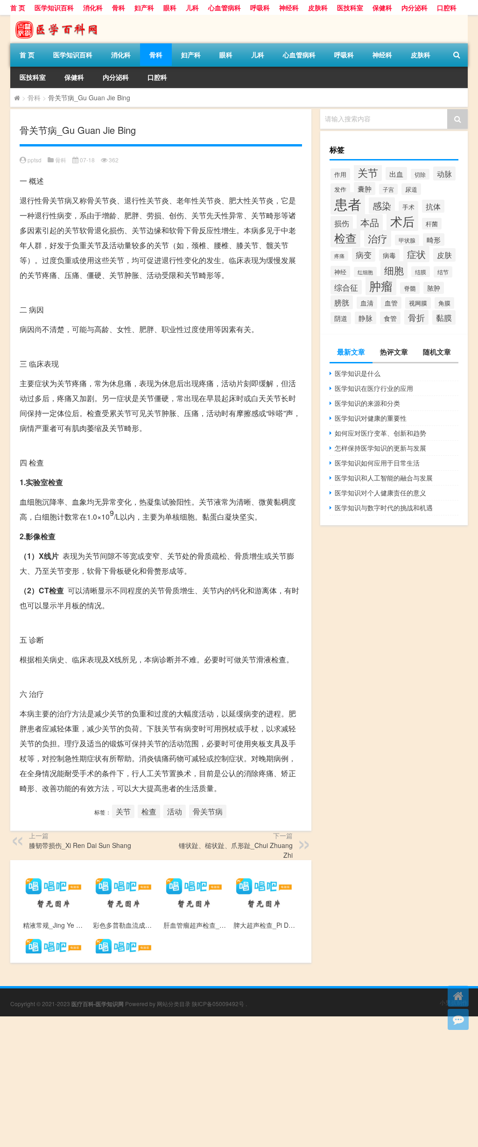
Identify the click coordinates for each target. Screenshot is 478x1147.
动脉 (444, 173)
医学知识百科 (54, 7)
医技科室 (350, 7)
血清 (366, 302)
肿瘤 (381, 286)
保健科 (382, 7)
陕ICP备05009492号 (218, 1004)
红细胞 (365, 272)
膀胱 (341, 302)
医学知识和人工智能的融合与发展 (384, 477)
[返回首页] (458, 996)
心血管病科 (224, 7)
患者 (347, 203)
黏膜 (444, 317)
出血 (396, 173)
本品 (369, 222)
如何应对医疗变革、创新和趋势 (380, 433)
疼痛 (339, 255)
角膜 (444, 303)
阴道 (340, 318)
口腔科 (447, 7)
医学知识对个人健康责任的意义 (380, 492)
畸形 (434, 239)
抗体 (433, 206)
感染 (382, 205)
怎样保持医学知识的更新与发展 (380, 447)
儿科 (192, 7)
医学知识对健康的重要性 (371, 418)
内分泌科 (414, 7)
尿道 (411, 189)
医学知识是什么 (357, 373)
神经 (340, 271)
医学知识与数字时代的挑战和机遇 (384, 507)
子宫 (388, 189)
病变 (364, 254)
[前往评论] (458, 1019)
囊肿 (365, 188)
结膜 (420, 272)
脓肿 (433, 287)
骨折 (416, 317)
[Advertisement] (239, 1081)
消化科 (93, 7)
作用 (340, 174)
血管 (391, 302)
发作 (340, 189)
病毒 (389, 255)
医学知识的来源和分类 (367, 403)
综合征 (346, 287)
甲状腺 (407, 240)
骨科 (118, 7)
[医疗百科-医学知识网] (59, 18)
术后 (402, 220)
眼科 (169, 7)
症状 (416, 254)
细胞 (394, 270)
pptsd (35, 160)
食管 (390, 318)
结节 (443, 272)
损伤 (341, 223)
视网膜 (418, 303)
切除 (420, 174)
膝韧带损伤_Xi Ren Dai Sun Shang (80, 845)
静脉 (365, 318)
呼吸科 (260, 7)
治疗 (377, 238)
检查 (148, 811)
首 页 (17, 7)
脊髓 (410, 288)
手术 (408, 206)
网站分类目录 (173, 1004)
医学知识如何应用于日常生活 (377, 462)
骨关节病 (208, 811)
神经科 (289, 7)
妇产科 (144, 7)
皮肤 (444, 255)
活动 (174, 811)
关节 (123, 811)
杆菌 (432, 223)
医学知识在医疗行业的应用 (374, 388)
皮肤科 (318, 7)
